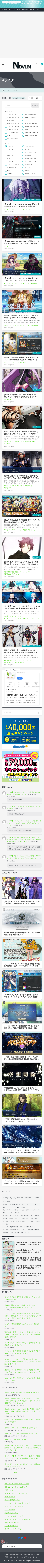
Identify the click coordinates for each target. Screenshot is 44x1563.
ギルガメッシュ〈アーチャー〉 (18, 1218)
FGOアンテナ (10, 1490)
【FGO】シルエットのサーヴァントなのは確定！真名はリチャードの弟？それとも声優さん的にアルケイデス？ (24, 823)
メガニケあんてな (11, 1513)
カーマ (5, 1218)
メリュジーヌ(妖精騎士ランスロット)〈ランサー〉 (18, 1227)
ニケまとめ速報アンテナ (14, 1516)
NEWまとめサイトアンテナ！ (16, 1493)
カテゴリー (6, 1543)
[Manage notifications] (3, 1541)
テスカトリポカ (21, 1221)
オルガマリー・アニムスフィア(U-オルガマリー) (18, 1215)
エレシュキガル (7, 1212)
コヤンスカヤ (35, 1218)
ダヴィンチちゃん (8, 1221)
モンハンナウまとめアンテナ (16, 1506)
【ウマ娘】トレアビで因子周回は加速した (21, 1434)
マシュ (38, 1221)
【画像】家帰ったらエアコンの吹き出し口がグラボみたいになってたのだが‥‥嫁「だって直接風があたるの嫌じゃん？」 (23, 1401)
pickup (5, 1194)
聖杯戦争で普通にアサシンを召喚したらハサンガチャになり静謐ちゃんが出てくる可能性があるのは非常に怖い (23, 1334)
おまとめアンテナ (11, 1526)
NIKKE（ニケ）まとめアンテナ (17, 1487)
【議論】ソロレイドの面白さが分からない (21, 1428)
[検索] (39, 713)
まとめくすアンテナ (12, 1500)
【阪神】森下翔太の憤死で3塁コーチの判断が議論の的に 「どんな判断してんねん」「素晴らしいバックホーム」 (23, 1448)
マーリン (5, 1224)
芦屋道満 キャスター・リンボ (20, 1232)
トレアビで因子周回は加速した (17, 1439)
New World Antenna (13, 1522)
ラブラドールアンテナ (13, 1529)
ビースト (30, 1221)
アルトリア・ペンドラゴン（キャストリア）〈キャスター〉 (21, 1210)
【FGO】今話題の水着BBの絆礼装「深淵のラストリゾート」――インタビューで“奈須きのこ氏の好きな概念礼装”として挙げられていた (24, 839)
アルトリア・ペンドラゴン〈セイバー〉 (15, 1207)
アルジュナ (6, 1201)
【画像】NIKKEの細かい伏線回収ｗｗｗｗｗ (22, 1392)
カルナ (37, 1215)
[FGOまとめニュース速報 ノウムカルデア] (22, 65)
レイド (24, 1229)
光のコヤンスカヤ (33, 1229)
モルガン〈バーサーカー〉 (11, 1229)
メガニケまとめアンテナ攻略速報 (17, 1519)
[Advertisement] (22, 35)
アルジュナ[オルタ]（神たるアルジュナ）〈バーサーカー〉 (21, 1204)
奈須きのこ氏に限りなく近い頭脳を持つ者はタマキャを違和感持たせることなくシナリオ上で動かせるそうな (23, 1361)
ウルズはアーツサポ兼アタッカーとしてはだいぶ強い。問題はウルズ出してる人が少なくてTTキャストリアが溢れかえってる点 (23, 1316)
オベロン (17, 1212)
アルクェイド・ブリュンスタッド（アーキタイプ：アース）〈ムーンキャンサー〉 (21, 1198)
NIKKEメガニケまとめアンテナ (17, 1484)
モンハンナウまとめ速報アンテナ (17, 1503)
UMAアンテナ (10, 1497)
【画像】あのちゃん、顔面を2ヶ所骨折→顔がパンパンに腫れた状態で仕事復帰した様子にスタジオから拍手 (23, 1411)
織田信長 (5, 1232)
